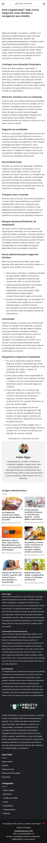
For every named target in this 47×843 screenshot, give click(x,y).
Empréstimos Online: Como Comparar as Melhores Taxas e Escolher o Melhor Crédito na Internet (34, 547)
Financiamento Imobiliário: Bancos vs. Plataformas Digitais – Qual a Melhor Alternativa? (34, 515)
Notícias (6, 813)
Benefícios (7, 794)
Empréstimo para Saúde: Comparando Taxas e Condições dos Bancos (34, 576)
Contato (5, 765)
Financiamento (9, 810)
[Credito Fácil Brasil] (23, 4)
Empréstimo (8, 806)
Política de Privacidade (11, 773)
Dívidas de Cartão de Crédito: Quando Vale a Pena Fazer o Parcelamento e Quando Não (12, 577)
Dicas (5, 802)
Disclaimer (6, 777)
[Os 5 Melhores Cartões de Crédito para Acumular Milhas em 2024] (12, 503)
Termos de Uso (8, 769)
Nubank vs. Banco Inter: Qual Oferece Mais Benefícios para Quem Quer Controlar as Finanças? (12, 545)
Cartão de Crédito (10, 798)
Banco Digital (8, 790)
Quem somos (7, 762)
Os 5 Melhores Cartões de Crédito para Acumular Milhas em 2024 (12, 516)
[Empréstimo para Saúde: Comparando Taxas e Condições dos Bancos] (35, 564)
